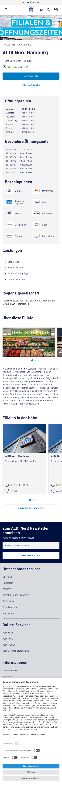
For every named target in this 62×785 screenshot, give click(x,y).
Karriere (7, 588)
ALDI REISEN (9, 644)
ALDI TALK (8, 632)
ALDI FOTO (8, 638)
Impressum (8, 676)
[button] (6, 10)
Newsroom (8, 582)
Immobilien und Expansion (16, 594)
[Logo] (31, 9)
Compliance (8, 600)
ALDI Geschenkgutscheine (16, 650)
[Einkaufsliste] (49, 9)
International (9, 613)
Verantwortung (10, 607)
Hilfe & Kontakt (10, 670)
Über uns (7, 576)
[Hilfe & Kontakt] (56, 9)
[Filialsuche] (42, 9)
